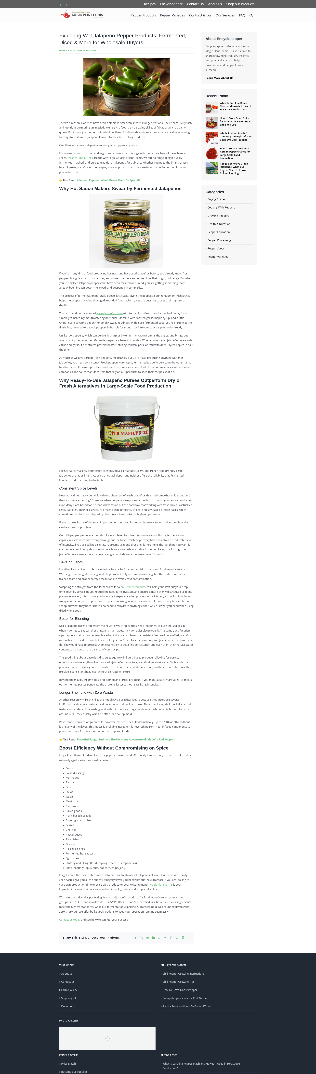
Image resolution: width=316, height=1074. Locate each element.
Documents (68, 1006)
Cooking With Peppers (221, 207)
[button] (251, 15)
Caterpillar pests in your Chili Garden (185, 998)
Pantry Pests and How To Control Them (187, 1006)
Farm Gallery (69, 990)
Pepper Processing (219, 240)
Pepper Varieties (86, 50)
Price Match (68, 1063)
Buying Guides (216, 199)
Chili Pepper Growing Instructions (183, 973)
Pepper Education (219, 232)
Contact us (68, 981)
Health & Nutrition (219, 224)
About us (66, 973)
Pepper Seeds (216, 248)
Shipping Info (69, 998)
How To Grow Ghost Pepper (180, 990)
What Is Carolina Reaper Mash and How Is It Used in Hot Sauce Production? (201, 1066)
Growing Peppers (218, 216)
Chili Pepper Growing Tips (179, 981)
